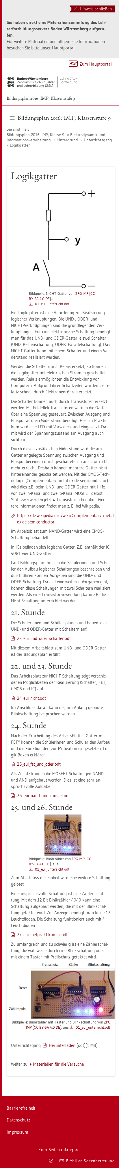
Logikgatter (20, 145)
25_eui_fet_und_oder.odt (39, 764)
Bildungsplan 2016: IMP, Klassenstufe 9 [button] (64, 117)
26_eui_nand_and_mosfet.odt (43, 795)
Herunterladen (62, 1045)
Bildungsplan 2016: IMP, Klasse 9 (36, 134)
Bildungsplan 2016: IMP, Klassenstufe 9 (41, 98)
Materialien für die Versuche (58, 1064)
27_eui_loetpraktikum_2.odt (42, 934)
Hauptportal (63, 48)
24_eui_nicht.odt (31, 698)
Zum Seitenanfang (55, 1149)
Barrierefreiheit (21, 1108)
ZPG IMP (81, 293)
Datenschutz (18, 1120)
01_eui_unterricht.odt (52, 303)
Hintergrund (67, 139)
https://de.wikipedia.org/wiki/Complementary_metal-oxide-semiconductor (66, 519)
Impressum (18, 1132)
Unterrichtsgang (98, 139)
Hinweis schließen (95, 9)
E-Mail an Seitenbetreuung (90, 1160)
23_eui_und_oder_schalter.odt (44, 638)
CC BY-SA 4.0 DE (47, 1027)
